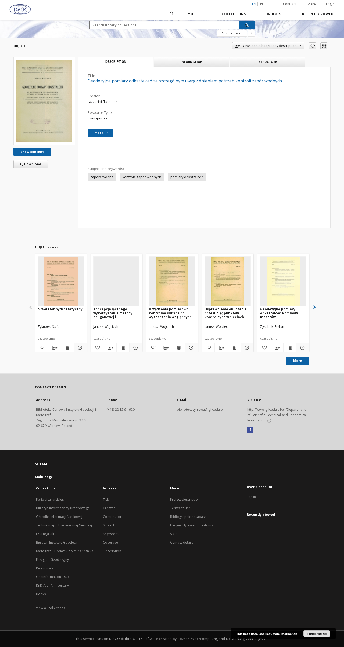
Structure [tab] (268, 62)
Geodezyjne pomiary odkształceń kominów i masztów (280, 313)
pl (262, 4)
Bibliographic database (188, 516)
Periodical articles (50, 499)
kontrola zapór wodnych (142, 177)
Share (311, 4)
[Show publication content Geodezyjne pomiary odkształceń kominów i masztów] (290, 347)
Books (41, 594)
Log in (251, 497)
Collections (234, 14)
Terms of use (180, 508)
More (297, 360)
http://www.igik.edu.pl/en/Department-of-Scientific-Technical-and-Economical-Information (277, 415)
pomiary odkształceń (186, 177)
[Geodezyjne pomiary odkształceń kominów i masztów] (283, 281)
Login (330, 4)
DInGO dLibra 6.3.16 (126, 639)
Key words (111, 534)
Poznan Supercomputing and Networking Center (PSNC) (223, 639)
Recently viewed (318, 14)
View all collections (50, 608)
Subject (108, 525)
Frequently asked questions (191, 525)
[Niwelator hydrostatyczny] (61, 281)
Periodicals (44, 568)
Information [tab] (192, 62)
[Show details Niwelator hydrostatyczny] (79, 347)
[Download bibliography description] (54, 347)
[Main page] (171, 14)
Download (32, 164)
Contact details (182, 542)
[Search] (247, 25)
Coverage (110, 542)
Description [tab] (115, 62)
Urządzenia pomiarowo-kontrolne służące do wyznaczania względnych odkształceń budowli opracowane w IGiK (170, 313)
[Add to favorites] (312, 45)
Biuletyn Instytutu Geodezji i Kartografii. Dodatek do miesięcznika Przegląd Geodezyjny (64, 551)
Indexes (274, 14)
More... (194, 14)
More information (285, 634)
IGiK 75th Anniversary (52, 585)
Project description (185, 499)
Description (112, 551)
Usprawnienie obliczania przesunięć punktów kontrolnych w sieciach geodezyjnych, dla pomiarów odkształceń (226, 313)
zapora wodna (101, 177)
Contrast (290, 4)
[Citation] (323, 45)
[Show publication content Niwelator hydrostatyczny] (67, 347)
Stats (174, 534)
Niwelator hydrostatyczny (60, 309)
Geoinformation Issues (53, 577)
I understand (317, 633)
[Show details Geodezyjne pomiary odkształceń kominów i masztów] (302, 347)
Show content (32, 152)
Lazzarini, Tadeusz (102, 101)
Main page (44, 477)
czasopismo (97, 118)
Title (106, 499)
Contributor (112, 516)
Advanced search (231, 33)
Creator (109, 508)
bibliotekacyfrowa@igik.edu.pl (200, 409)
